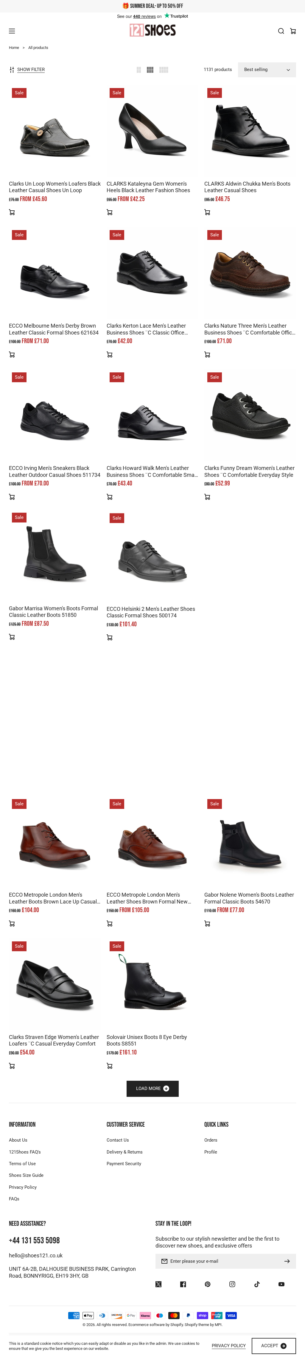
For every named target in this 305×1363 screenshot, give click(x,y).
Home (14, 47)
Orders (210, 1140)
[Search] (281, 31)
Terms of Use (22, 1163)
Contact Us (118, 1140)
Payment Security (124, 1163)
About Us (18, 1140)
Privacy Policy (23, 1187)
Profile (210, 1152)
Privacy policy (229, 1345)
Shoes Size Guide (26, 1175)
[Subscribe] (288, 1261)
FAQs (14, 1199)
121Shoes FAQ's (25, 1152)
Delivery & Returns (125, 1152)
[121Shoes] (152, 31)
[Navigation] (12, 31)
